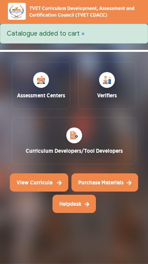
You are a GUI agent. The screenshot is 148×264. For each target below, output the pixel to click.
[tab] (41, 88)
